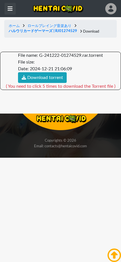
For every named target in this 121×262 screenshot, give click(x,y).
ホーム (14, 26)
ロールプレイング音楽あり (49, 26)
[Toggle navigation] (10, 9)
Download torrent (44, 77)
